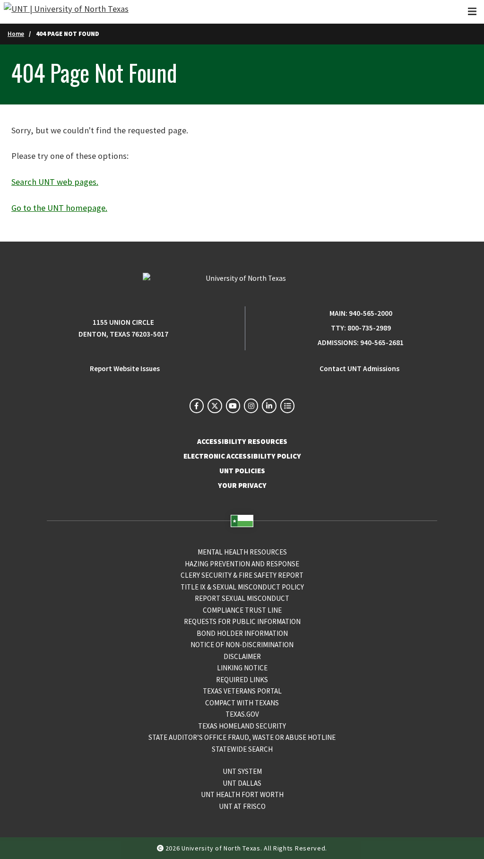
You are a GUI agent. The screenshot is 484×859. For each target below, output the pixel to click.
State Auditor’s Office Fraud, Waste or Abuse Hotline (242, 737)
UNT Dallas (242, 783)
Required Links (242, 679)
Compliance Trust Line (242, 610)
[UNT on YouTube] (233, 406)
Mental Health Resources (242, 551)
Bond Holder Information (242, 633)
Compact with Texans (242, 702)
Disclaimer (242, 656)
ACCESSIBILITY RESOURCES (242, 441)
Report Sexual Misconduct (242, 598)
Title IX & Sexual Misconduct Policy (242, 586)
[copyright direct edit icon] (161, 848)
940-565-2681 (382, 342)
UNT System (242, 771)
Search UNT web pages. (54, 181)
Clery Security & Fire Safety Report (242, 575)
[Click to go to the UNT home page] (66, 11)
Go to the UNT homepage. (59, 207)
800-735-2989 (369, 327)
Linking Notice (242, 667)
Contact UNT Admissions (359, 368)
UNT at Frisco (242, 806)
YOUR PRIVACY (242, 485)
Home (16, 34)
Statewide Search (242, 749)
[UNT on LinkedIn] (269, 406)
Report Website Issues (125, 368)
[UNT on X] (214, 406)
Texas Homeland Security (242, 725)
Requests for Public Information (242, 621)
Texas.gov (242, 714)
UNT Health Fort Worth (242, 794)
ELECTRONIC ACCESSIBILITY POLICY (242, 455)
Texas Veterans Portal (242, 690)
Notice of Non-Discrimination (242, 644)
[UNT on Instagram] (251, 406)
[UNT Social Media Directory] (287, 406)
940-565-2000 (370, 313)
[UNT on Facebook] (197, 406)
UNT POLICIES (242, 470)
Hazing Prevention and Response (242, 563)
